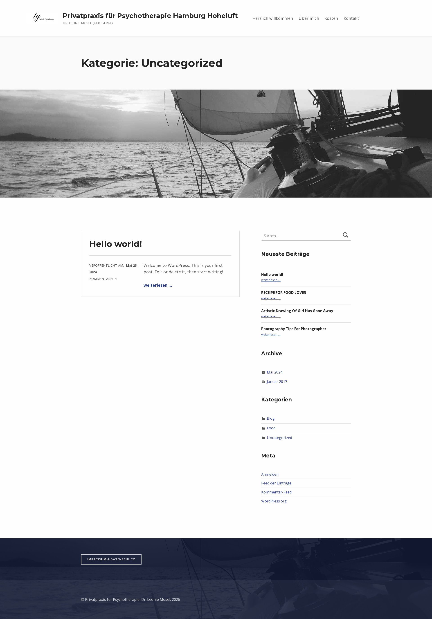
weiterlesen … (158, 285)
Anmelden (270, 474)
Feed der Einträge (276, 483)
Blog (271, 418)
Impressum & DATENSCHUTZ (111, 559)
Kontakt (351, 18)
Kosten (331, 18)
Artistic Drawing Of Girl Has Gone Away (297, 310)
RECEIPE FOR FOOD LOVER (283, 292)
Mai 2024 (274, 372)
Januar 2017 (277, 381)
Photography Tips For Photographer (293, 328)
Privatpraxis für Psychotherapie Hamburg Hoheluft (150, 16)
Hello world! (115, 244)
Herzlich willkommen (272, 18)
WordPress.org (274, 501)
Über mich (309, 18)
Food (271, 427)
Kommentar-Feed (276, 492)
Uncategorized (279, 437)
